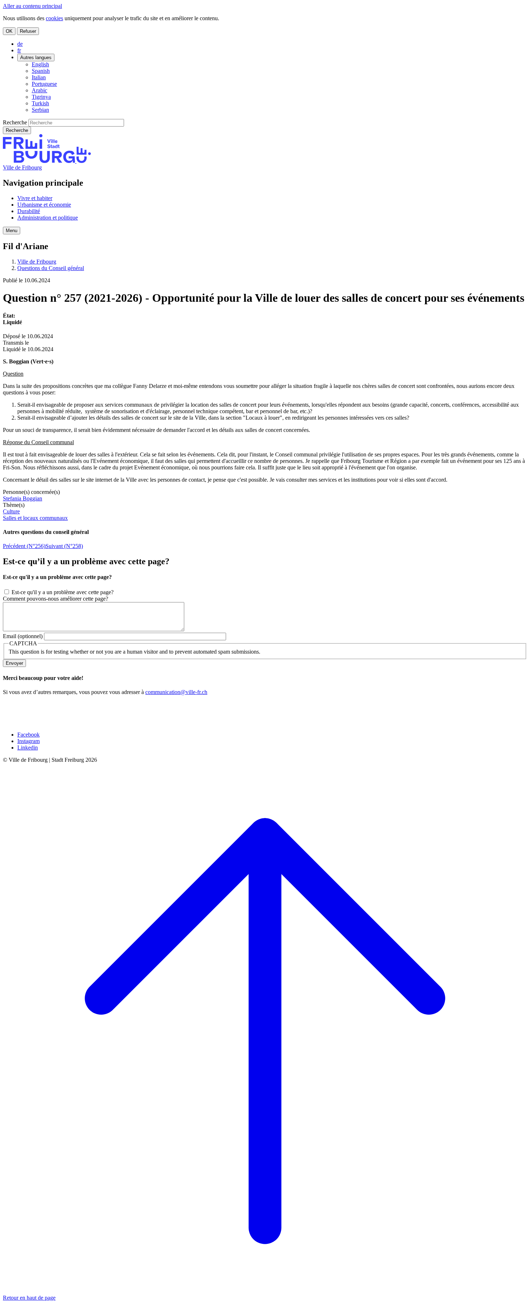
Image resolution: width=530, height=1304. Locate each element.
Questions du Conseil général (50, 268)
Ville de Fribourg (22, 167)
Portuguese (44, 84)
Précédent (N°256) (24, 546)
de (20, 44)
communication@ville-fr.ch (176, 692)
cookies (54, 18)
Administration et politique (47, 218)
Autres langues (36, 57)
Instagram (28, 741)
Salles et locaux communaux (35, 518)
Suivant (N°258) (64, 546)
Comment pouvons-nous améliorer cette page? (55, 599)
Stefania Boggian (22, 498)
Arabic (39, 90)
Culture (11, 511)
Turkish (40, 103)
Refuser (28, 31)
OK (9, 31)
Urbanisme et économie (44, 205)
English (40, 64)
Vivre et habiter (34, 198)
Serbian (40, 110)
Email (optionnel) (23, 636)
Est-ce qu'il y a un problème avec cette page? (63, 592)
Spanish (41, 71)
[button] (11, 230)
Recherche (15, 122)
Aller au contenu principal (32, 6)
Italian (39, 77)
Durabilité (28, 211)
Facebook (28, 734)
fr (19, 50)
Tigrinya (41, 97)
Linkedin (27, 747)
